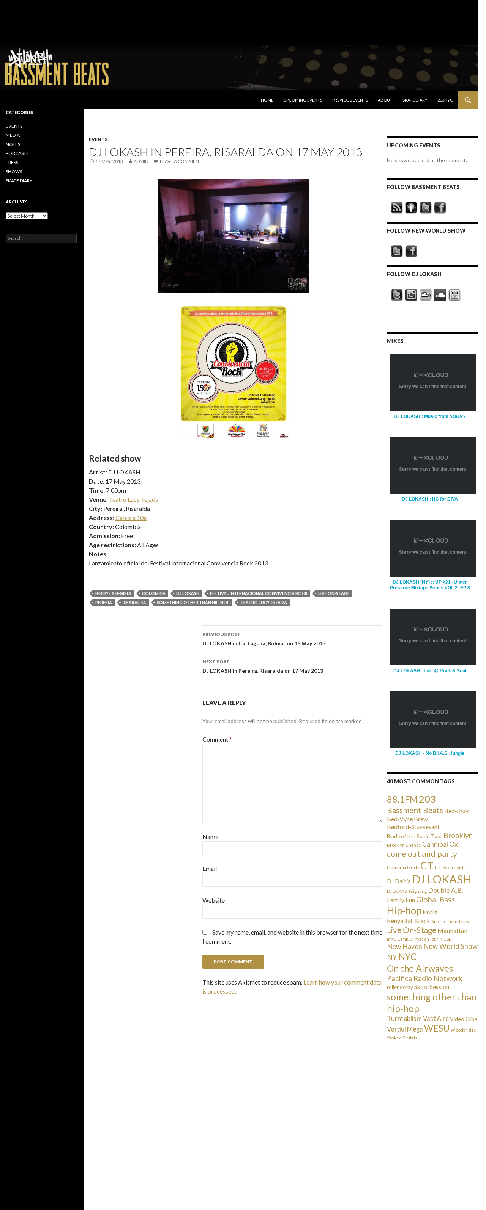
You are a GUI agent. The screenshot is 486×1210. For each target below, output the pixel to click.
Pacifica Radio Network (424, 978)
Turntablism (404, 1018)
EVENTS (98, 139)
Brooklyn (458, 835)
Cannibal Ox (440, 844)
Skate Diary (415, 99)
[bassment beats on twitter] (426, 208)
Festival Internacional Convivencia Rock (259, 593)
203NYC (445, 99)
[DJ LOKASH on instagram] (411, 295)
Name (210, 836)
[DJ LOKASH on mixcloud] (426, 295)
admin (141, 161)
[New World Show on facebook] (411, 251)
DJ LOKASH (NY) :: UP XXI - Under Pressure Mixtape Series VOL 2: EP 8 (430, 584)
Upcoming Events (302, 99)
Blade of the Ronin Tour (414, 836)
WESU (437, 1028)
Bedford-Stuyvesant (413, 826)
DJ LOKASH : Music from (430, 416)
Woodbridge (463, 1029)
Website (213, 900)
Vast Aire (436, 1018)
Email (209, 868)
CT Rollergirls (450, 867)
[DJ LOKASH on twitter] (397, 295)
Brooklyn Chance (404, 844)
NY (392, 957)
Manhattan (452, 930)
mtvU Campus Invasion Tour (413, 938)
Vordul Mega (405, 1029)
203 (427, 799)
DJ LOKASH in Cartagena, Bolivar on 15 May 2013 (263, 638)
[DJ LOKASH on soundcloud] (440, 295)
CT (427, 865)
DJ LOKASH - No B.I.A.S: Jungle (429, 753)
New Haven (404, 946)
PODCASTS (17, 153)
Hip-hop (404, 911)
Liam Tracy (458, 921)
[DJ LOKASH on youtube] (454, 295)
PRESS (12, 162)
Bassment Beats (415, 810)
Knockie (439, 921)
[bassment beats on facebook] (440, 208)
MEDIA (13, 135)
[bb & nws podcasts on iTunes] (411, 208)
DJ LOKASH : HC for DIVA (430, 499)
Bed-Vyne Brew (407, 818)
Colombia (154, 593)
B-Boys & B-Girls (113, 593)
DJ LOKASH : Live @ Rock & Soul (429, 670)
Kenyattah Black (408, 920)
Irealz (430, 912)
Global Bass (435, 899)
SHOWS (14, 171)
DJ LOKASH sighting (407, 891)
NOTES (13, 144)
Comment (217, 739)
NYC (407, 956)
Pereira (103, 602)
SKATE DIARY (19, 180)
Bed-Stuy (456, 810)
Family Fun (401, 900)
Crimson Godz (403, 867)
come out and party (422, 854)
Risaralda (134, 602)
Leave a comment (181, 161)
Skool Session (431, 986)
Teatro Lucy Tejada (133, 499)
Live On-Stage (334, 593)
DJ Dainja (399, 881)
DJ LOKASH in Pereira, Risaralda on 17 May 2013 (262, 666)
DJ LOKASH (187, 593)
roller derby (400, 987)
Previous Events (350, 99)
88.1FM (402, 799)
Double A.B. (445, 890)
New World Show (450, 946)
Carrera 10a (131, 517)
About (385, 99)
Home (267, 99)
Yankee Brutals (402, 1038)
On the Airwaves (420, 968)
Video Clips (463, 1019)
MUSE (445, 938)
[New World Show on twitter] (397, 251)
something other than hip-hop (193, 602)
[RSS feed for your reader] (397, 208)
